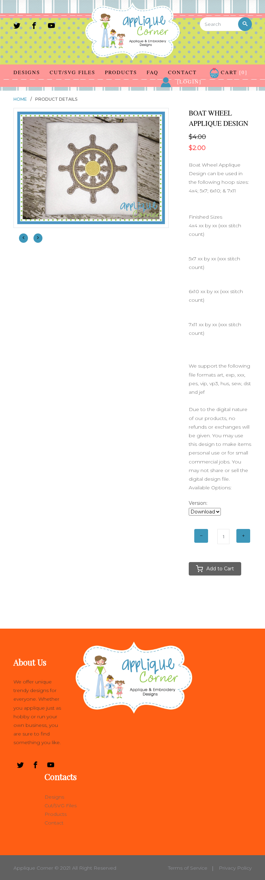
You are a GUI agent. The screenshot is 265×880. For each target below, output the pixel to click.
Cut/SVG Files (72, 72)
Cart (233, 72)
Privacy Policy (235, 868)
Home (20, 99)
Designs (26, 72)
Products (121, 72)
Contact (182, 72)
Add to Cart (220, 569)
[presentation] (23, 238)
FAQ (152, 72)
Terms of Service (187, 868)
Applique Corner (33, 868)
